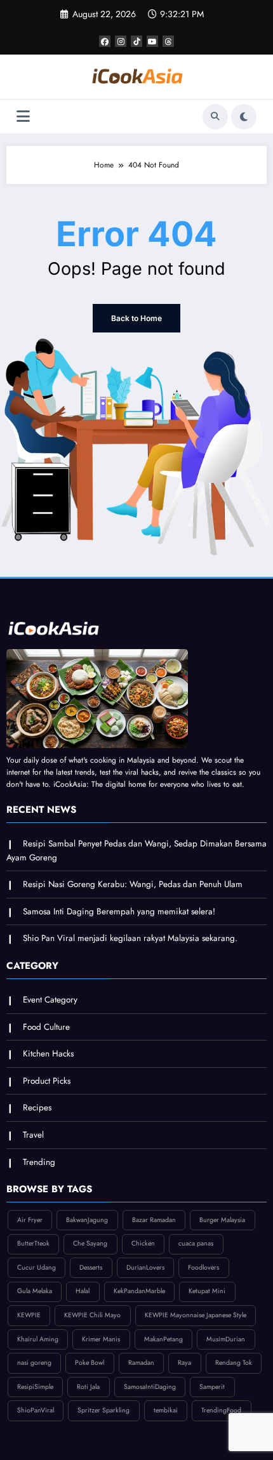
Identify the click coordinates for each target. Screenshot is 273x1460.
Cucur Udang (36, 1267)
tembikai (166, 1410)
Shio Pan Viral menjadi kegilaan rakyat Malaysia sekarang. (130, 938)
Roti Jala (88, 1386)
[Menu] (23, 116)
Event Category (50, 1000)
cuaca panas (195, 1243)
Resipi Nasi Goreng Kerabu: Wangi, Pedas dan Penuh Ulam (133, 884)
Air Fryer (30, 1220)
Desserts (90, 1267)
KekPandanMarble (139, 1291)
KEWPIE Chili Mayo (92, 1315)
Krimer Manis (101, 1339)
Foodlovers (203, 1267)
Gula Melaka (34, 1291)
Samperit (212, 1386)
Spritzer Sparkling (103, 1410)
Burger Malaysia (222, 1220)
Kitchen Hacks (48, 1054)
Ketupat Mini (207, 1291)
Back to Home (136, 318)
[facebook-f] (104, 41)
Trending (39, 1162)
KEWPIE (29, 1315)
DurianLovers (145, 1267)
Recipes (37, 1108)
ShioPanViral (35, 1410)
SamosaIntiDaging (150, 1386)
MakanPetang (163, 1339)
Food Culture (46, 1027)
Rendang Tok (233, 1362)
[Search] (215, 116)
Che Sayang (90, 1243)
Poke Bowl (89, 1362)
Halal (83, 1291)
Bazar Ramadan (154, 1220)
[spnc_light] (243, 116)
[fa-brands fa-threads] (168, 41)
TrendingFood (221, 1410)
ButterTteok (33, 1243)
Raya (184, 1362)
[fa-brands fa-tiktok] (136, 41)
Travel (33, 1135)
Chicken (143, 1243)
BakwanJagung (87, 1220)
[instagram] (120, 41)
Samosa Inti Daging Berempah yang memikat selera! (119, 911)
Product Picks (46, 1081)
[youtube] (152, 41)
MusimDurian (225, 1339)
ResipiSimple (35, 1386)
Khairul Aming (37, 1339)
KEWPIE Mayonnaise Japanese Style (195, 1315)
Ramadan (141, 1362)
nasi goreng (34, 1362)
